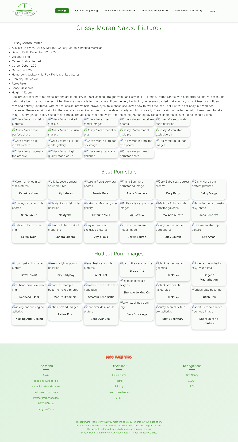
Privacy (119, 386)
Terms (119, 380)
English (212, 11)
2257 (119, 397)
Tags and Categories (84, 10)
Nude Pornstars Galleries (118, 10)
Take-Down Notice (119, 392)
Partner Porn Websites (187, 10)
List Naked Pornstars (153, 10)
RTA (192, 386)
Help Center (119, 374)
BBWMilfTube (45, 403)
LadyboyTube (46, 409)
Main (60, 10)
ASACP (192, 380)
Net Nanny (192, 374)
